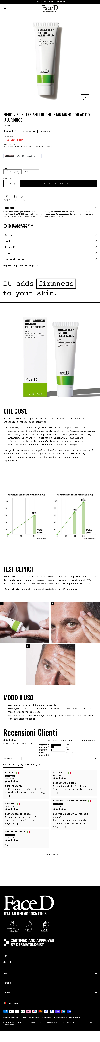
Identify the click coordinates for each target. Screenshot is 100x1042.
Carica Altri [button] (50, 854)
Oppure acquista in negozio (20, 266)
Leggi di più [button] (61, 826)
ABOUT (5, 973)
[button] (5, 8)
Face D (13, 1023)
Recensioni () (13, 765)
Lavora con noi (46, 1017)
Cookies (24, 1017)
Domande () (32, 765)
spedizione (18, 146)
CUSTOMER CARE (9, 983)
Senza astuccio (12, 172)
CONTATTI (6, 992)
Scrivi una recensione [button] (58, 741)
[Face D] (50, 8)
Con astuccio (30, 172)
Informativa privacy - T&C (11, 1017)
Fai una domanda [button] (85, 741)
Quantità (7, 179)
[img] (26, 781)
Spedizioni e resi (34, 1017)
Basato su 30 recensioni (18, 743)
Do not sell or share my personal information (67, 1017)
